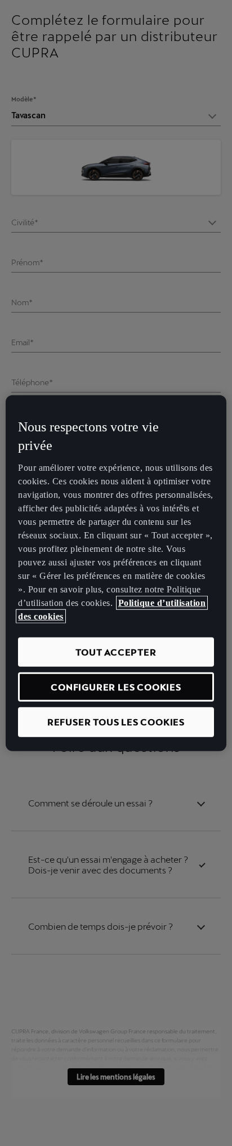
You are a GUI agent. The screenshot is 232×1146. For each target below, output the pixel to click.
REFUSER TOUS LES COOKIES (116, 721)
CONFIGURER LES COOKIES (116, 686)
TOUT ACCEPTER (115, 651)
